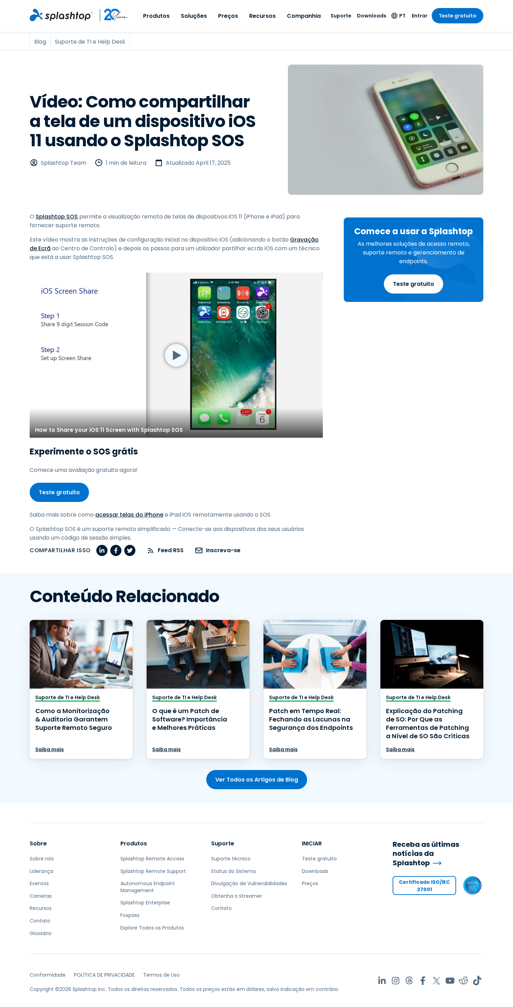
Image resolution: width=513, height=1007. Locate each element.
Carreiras (41, 896)
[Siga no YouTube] (450, 981)
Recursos (262, 16)
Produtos (156, 16)
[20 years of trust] (110, 15)
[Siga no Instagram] (395, 981)
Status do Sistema (233, 871)
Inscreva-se (223, 550)
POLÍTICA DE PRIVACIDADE (104, 974)
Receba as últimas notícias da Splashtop (426, 854)
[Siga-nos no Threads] (409, 981)
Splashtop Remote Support (153, 871)
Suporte (340, 15)
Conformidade (48, 974)
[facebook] (115, 550)
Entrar (420, 15)
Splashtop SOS (57, 217)
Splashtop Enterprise (145, 902)
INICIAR (312, 843)
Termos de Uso (161, 974)
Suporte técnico (231, 858)
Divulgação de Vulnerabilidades (249, 883)
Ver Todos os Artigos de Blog (256, 780)
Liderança (41, 871)
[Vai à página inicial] (61, 15)
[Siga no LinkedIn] (382, 981)
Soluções (194, 16)
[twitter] (129, 550)
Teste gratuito (457, 15)
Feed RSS (171, 550)
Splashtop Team (63, 163)
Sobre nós (42, 858)
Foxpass (130, 915)
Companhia (304, 16)
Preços (228, 16)
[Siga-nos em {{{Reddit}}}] (464, 981)
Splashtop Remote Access (152, 858)
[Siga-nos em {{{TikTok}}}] (477, 981)
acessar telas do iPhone (129, 515)
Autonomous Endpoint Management (147, 887)
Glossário (41, 933)
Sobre (38, 843)
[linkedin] (101, 550)
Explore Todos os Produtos (152, 927)
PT (402, 15)
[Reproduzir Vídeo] (176, 355)
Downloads (371, 15)
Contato (40, 920)
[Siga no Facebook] (423, 981)
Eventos (39, 883)
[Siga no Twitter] (436, 981)
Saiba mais (49, 749)
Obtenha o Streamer (236, 896)
